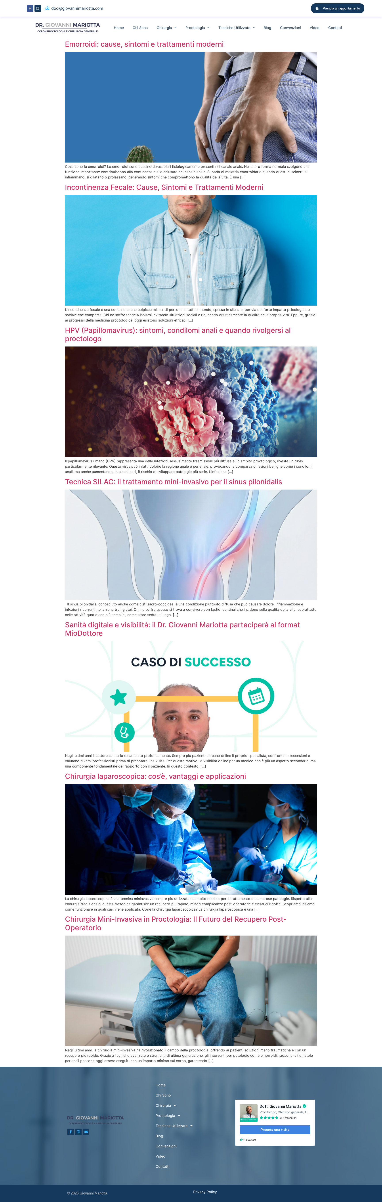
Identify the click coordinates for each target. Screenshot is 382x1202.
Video (314, 27)
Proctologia (195, 27)
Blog (267, 27)
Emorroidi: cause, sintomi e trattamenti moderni (145, 44)
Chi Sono (140, 27)
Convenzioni (290, 27)
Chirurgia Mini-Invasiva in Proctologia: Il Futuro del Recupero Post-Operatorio (175, 923)
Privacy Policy (205, 1192)
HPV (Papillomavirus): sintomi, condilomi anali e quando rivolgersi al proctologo (178, 334)
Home (119, 27)
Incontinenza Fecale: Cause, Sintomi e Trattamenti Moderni (164, 187)
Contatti (335, 27)
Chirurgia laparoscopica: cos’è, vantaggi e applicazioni (155, 776)
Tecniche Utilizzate (234, 27)
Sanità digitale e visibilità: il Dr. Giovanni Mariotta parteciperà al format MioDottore (182, 628)
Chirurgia (164, 27)
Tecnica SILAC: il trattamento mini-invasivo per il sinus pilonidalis (173, 481)
